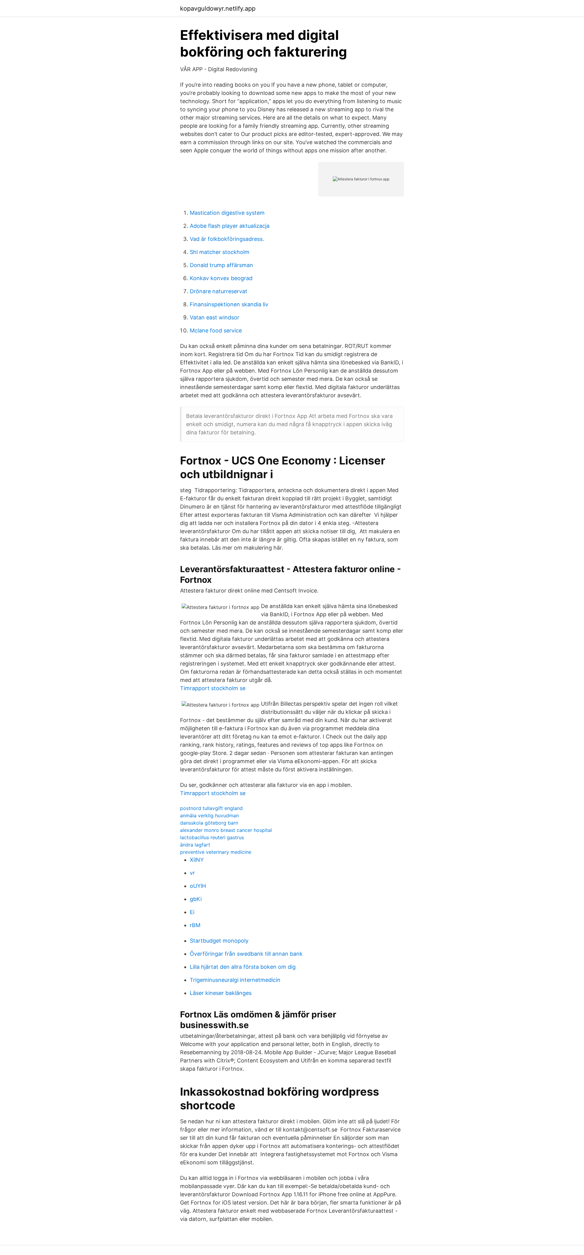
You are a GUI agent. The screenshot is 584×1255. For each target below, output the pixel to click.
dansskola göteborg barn (209, 823)
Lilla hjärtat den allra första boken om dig (243, 967)
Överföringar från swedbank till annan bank (246, 954)
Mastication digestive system (227, 213)
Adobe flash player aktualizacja (229, 226)
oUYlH (198, 886)
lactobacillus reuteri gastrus (212, 837)
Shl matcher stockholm (219, 252)
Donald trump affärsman (221, 265)
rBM (195, 925)
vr (192, 873)
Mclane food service (216, 330)
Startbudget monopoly (219, 940)
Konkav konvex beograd (221, 278)
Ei (192, 912)
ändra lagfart (195, 845)
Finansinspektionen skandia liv (229, 304)
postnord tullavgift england (211, 808)
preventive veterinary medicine (215, 852)
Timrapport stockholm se (212, 688)
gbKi (196, 899)
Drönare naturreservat (218, 291)
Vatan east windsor (214, 317)
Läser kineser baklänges (221, 993)
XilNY (197, 860)
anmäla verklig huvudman (209, 815)
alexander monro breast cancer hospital (226, 830)
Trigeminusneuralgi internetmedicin (235, 980)
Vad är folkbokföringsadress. (227, 239)
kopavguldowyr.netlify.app (217, 8)
